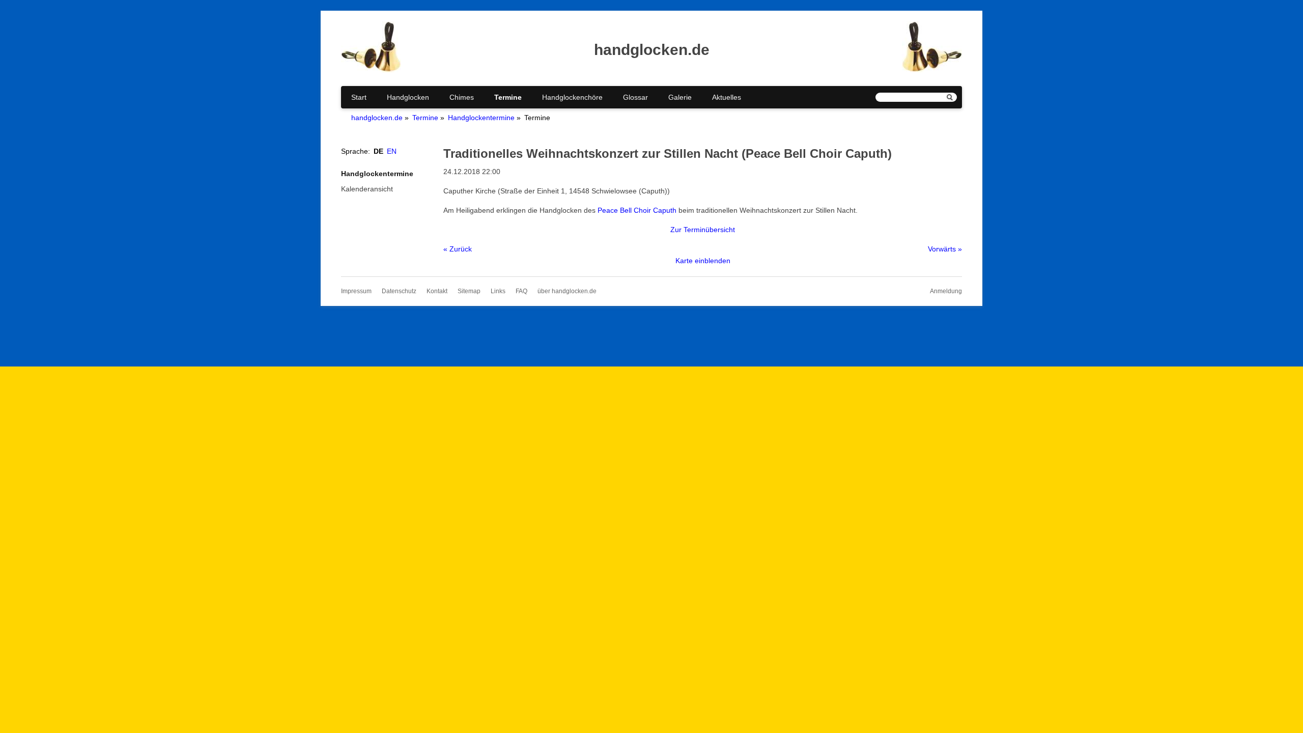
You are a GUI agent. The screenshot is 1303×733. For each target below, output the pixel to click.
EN (391, 151)
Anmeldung (946, 291)
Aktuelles (726, 97)
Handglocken (408, 97)
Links (498, 291)
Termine (508, 97)
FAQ (521, 291)
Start (358, 97)
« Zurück (457, 249)
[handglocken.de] (371, 70)
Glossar (635, 97)
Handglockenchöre (572, 97)
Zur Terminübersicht (702, 229)
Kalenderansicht (367, 189)
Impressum (356, 291)
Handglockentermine (481, 118)
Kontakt (437, 291)
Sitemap (469, 291)
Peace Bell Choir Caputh (637, 210)
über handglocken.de (567, 291)
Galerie (680, 97)
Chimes (461, 97)
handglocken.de (377, 118)
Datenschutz (399, 291)
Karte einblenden (702, 261)
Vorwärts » (945, 249)
